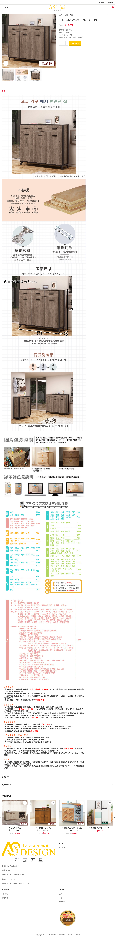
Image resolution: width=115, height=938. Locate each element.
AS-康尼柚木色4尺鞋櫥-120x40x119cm (43, 829)
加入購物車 (75, 43)
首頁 (60, 15)
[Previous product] (108, 15)
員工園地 (62, 901)
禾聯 (60, 898)
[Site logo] (57, 8)
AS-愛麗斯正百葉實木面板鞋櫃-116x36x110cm (72, 829)
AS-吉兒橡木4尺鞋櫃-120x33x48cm (14, 829)
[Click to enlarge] (5, 63)
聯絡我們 (5, 898)
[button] (25, 803)
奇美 (60, 894)
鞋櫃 (71, 15)
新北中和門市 (64, 848)
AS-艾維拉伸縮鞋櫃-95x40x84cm (100, 828)
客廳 (66, 15)
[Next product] (112, 15)
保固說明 (5, 894)
